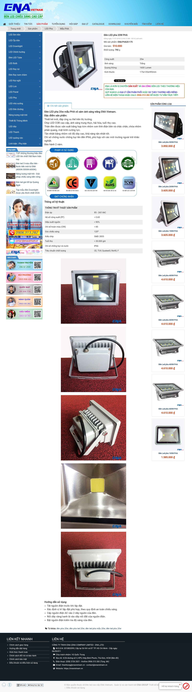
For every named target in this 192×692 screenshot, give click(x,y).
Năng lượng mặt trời (18, 115)
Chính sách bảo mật (18, 659)
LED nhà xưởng (16, 103)
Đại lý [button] (85, 24)
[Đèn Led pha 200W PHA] (168, 168)
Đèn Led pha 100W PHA (168, 453)
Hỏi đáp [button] (73, 24)
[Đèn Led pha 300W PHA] (168, 124)
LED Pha (13, 97)
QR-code (22, 685)
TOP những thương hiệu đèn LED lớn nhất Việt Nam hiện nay (29, 156)
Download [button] (115, 24)
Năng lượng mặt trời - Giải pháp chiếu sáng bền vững (28, 175)
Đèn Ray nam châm (18, 75)
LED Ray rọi (14, 69)
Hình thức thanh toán (18, 652)
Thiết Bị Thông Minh (18, 120)
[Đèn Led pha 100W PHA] (168, 435)
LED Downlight (15, 46)
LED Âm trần (14, 34)
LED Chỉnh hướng (17, 52)
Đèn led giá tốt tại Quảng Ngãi (27, 183)
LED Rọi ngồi (15, 80)
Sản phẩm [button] (42, 24)
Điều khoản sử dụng (75, 688)
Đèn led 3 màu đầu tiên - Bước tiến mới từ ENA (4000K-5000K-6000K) (27, 166)
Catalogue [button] (98, 24)
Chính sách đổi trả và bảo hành (22, 655)
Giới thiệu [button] (14, 24)
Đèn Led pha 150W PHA (168, 231)
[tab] (57, 106)
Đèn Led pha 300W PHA (168, 142)
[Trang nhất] (4, 24)
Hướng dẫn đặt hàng (18, 648)
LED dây (12, 126)
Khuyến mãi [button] (131, 24)
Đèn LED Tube (15, 57)
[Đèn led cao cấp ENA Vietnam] (23, 10)
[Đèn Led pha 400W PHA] (168, 257)
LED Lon (13, 86)
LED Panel (13, 92)
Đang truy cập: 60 (36, 685)
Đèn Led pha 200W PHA (168, 187)
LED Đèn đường (16, 109)
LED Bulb (13, 63)
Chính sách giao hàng (18, 645)
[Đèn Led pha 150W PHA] (168, 213)
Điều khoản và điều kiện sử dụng (23, 663)
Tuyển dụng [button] (58, 24)
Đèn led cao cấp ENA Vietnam (99, 685)
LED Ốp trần (14, 40)
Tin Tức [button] (28, 24)
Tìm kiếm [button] (147, 24)
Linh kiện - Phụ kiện (18, 143)
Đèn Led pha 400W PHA (168, 275)
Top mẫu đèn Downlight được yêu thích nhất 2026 (28, 191)
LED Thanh (14, 132)
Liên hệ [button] (160, 24)
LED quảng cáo (16, 138)
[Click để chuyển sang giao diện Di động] (10, 685)
